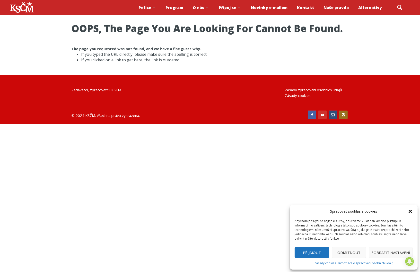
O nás (198, 7)
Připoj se (227, 7)
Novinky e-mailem (269, 7)
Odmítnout (348, 252)
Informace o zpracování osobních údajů (365, 263)
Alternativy (370, 7)
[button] (410, 211)
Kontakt (305, 7)
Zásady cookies (325, 263)
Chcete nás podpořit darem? (206, 13)
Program (174, 7)
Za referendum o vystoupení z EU (152, 13)
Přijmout (312, 252)
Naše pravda (336, 7)
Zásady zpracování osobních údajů (313, 89)
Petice (145, 7)
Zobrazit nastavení (390, 252)
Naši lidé (207, 14)
